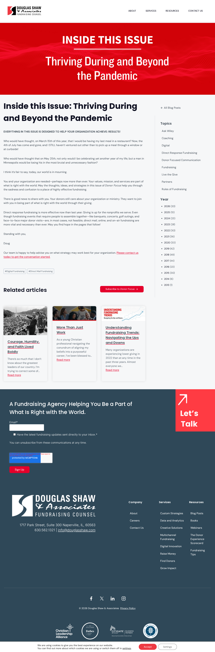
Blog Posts (196, 513)
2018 (166, 254)
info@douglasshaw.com (76, 530)
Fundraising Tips (197, 552)
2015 (166, 272)
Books (194, 520)
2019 (166, 248)
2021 (166, 236)
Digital (166, 145)
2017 (166, 260)
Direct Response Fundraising (179, 153)
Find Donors (167, 561)
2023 (167, 224)
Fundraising (169, 167)
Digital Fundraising (15, 271)
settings (126, 648)
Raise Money (168, 553)
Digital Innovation (171, 546)
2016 (166, 266)
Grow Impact (168, 568)
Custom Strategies (171, 513)
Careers (135, 520)
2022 (167, 230)
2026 (167, 206)
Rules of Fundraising (174, 189)
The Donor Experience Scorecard (197, 539)
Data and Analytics (172, 520)
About (132, 10)
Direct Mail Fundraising (41, 271)
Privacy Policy (128, 608)
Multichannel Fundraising (168, 537)
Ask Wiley (168, 131)
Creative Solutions (171, 528)
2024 (167, 218)
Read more (14, 375)
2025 (167, 212)
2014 (166, 278)
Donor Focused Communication (181, 160)
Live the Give (170, 174)
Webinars (196, 528)
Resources (172, 10)
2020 (167, 242)
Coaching (167, 138)
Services (151, 10)
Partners (167, 182)
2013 (166, 284)
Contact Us (195, 10)
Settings (167, 646)
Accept (148, 646)
